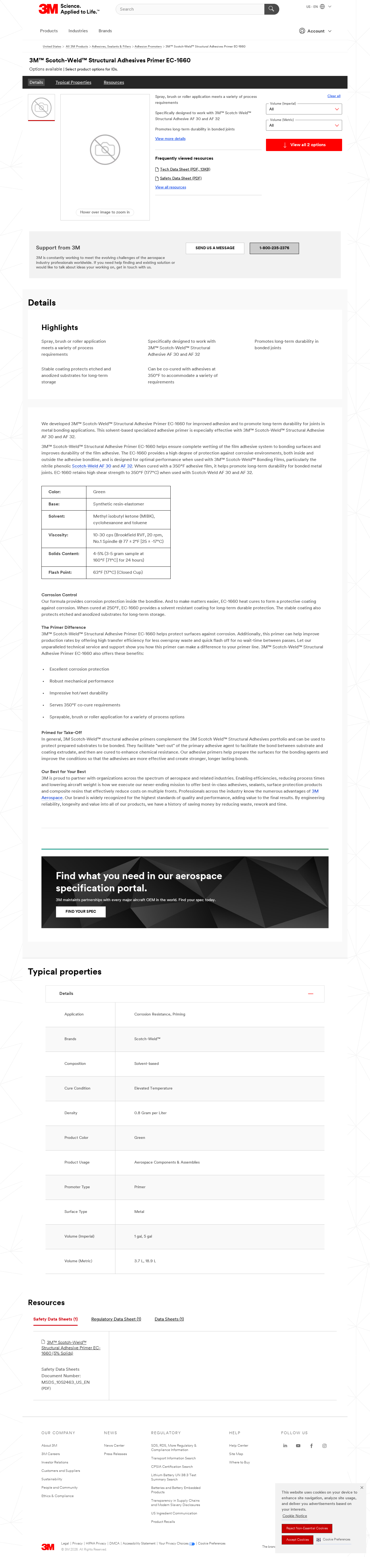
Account (316, 31)
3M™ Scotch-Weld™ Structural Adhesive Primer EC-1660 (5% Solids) (70, 1348)
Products (49, 31)
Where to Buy (239, 1462)
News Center (114, 1445)
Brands (105, 31)
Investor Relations (54, 1462)
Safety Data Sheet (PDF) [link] (181, 179)
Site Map (236, 1454)
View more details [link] (170, 139)
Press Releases (115, 1454)
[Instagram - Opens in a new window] (324, 1446)
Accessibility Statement (139, 1543)
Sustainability (51, 1479)
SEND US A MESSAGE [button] (215, 248)
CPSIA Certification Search (172, 1467)
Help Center (238, 1445)
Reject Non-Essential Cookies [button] (307, 1528)
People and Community (59, 1487)
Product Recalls (163, 1522)
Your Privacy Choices (173, 1543)
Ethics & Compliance (57, 1496)
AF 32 (126, 466)
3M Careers (50, 1454)
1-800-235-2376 (274, 248)
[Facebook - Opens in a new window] (311, 1446)
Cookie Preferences (211, 1543)
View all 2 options (308, 145)
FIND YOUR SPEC (81, 912)
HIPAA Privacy (96, 1543)
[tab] (55, 1319)
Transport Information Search (173, 1458)
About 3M (49, 1445)
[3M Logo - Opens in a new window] (69, 9)
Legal (65, 1543)
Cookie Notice (295, 1516)
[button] (333, 1539)
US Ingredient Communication (174, 1513)
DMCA (114, 1543)
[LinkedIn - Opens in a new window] (285, 1446)
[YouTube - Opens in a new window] (298, 1446)
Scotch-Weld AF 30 (91, 466)
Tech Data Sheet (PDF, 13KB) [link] (185, 170)
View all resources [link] (170, 187)
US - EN (312, 7)
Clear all (333, 96)
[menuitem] (36, 82)
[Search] (271, 9)
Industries (78, 31)
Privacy (77, 1543)
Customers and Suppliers (60, 1471)
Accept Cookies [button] (297, 1540)
